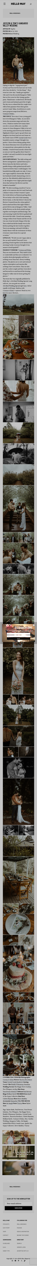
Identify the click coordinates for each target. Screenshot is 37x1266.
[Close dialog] (34, 625)
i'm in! (18, 638)
